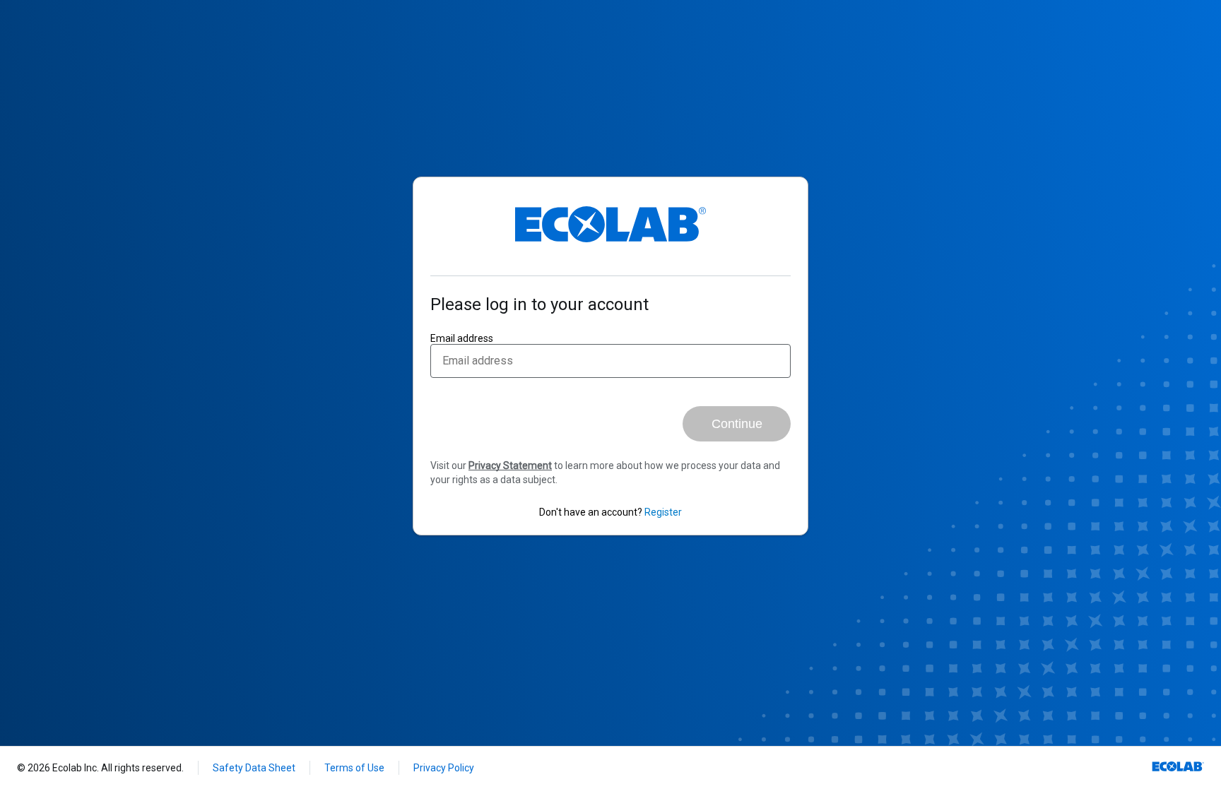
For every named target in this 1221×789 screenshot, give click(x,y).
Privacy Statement (510, 465)
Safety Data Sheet (254, 767)
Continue (737, 424)
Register (663, 512)
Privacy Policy (443, 767)
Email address (461, 338)
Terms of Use (354, 767)
